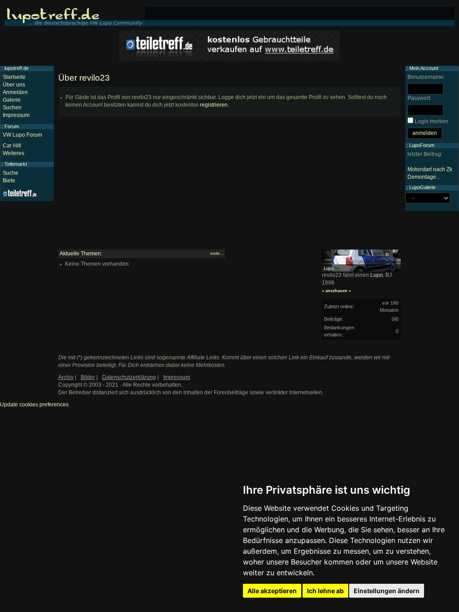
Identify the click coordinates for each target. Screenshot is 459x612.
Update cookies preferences (34, 404)
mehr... (217, 253)
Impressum (16, 115)
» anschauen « (336, 291)
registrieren (214, 105)
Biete (9, 180)
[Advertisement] (229, 187)
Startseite (14, 77)
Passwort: (419, 98)
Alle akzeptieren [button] (272, 591)
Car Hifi (12, 145)
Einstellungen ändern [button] (387, 591)
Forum (11, 126)
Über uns (14, 85)
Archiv (66, 377)
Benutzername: (426, 77)
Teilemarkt (15, 164)
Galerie (12, 100)
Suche (10, 173)
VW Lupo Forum (22, 135)
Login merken (431, 121)
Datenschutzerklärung (129, 377)
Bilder (88, 377)
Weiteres (13, 153)
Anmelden (15, 92)
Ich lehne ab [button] (325, 591)
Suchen (12, 107)
